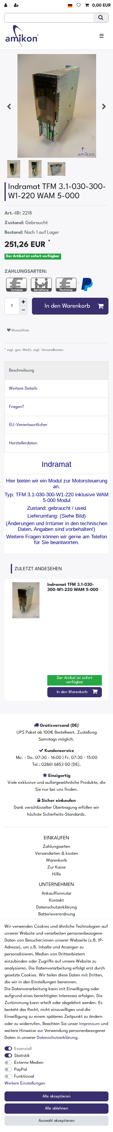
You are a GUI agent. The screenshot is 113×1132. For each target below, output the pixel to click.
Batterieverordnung (56, 914)
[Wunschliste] (78, 5)
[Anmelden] (6, 5)
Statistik (22, 1056)
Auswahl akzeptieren (56, 1121)
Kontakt (56, 900)
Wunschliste (20, 330)
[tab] (56, 370)
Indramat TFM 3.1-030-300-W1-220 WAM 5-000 (72, 587)
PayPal (20, 1069)
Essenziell (23, 1049)
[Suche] (100, 17)
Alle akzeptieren (56, 1096)
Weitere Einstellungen (25, 1083)
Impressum (89, 1024)
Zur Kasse (56, 867)
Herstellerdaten (23, 443)
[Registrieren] (17, 5)
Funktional (24, 1076)
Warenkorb (56, 860)
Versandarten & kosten (56, 853)
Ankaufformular (56, 893)
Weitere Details (23, 388)
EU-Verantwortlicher (28, 425)
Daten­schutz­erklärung (57, 1038)
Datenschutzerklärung (56, 907)
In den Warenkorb (67, 306)
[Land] (70, 5)
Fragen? (16, 407)
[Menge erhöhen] (23, 302)
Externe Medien (28, 1062)
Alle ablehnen (56, 1108)
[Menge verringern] (23, 310)
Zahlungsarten (56, 846)
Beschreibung (21, 370)
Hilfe (56, 874)
